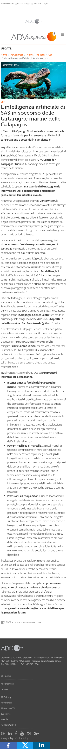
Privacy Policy (7, 738)
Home (4, 55)
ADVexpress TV (8, 708)
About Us (28, 3)
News (30, 55)
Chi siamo (6, 676)
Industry (40, 55)
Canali (4, 689)
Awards (4, 719)
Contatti (19, 3)
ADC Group (6, 697)
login (45, 3)
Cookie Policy (21, 738)
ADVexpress (17, 55)
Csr (50, 55)
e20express (6, 714)
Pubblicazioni (8, 725)
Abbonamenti (7, 3)
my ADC (37, 3)
